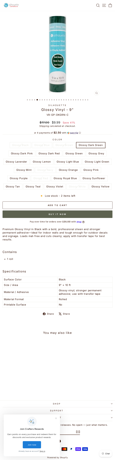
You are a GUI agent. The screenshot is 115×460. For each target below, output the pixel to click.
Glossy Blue (42, 145)
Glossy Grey (96, 153)
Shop (57, 404)
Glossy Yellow (100, 186)
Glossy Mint (23, 169)
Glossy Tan (13, 186)
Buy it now (57, 214)
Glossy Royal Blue (65, 178)
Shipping (44, 126)
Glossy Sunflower (94, 178)
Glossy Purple (19, 178)
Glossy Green (74, 153)
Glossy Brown (64, 145)
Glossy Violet (54, 186)
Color (57, 139)
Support (56, 410)
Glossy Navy (45, 169)
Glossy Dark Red (49, 153)
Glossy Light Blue (68, 161)
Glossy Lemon (42, 161)
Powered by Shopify (57, 457)
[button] (57, 132)
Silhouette (57, 105)
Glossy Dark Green (91, 145)
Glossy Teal (33, 186)
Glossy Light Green (97, 161)
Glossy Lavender (16, 161)
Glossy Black (20, 145)
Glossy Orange (68, 169)
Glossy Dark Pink (22, 153)
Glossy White (77, 186)
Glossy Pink (91, 169)
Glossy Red (40, 178)
